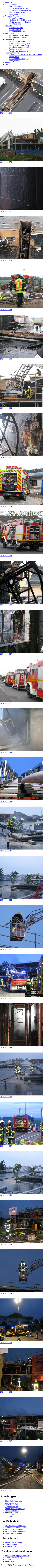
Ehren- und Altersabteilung (15, 1509)
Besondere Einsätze (17, 32)
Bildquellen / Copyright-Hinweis (17, 1556)
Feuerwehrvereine (12, 53)
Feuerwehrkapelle (12, 1511)
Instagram (26, 37)
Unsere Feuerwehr (16, 6)
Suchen (8, 64)
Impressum (9, 1559)
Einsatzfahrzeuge (16, 18)
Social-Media (10, 33)
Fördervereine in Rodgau (18, 59)
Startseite (8, 3)
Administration (10, 1561)
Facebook (25, 35)
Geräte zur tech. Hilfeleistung (20, 22)
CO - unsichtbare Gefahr (14, 1533)
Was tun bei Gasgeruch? (18, 51)
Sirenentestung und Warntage (20, 45)
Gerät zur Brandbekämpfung (20, 20)
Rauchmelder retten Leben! (19, 43)
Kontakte (8, 62)
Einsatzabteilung (11, 1503)
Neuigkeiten (14, 61)
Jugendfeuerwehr (11, 1507)
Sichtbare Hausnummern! (19, 47)
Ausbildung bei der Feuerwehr (20, 10)
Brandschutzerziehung (18, 12)
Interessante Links (16, 14)
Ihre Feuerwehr (11, 4)
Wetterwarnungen (16, 49)
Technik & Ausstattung (13, 16)
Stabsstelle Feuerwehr (13, 1501)
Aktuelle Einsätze (16, 28)
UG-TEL (12, 1516)
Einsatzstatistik (15, 30)
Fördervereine (10, 1546)
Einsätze (8, 26)
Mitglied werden (11, 1544)
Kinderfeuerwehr (11, 1505)
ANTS (11, 1514)
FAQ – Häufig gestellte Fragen (20, 41)
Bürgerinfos (9, 39)
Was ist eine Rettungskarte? (15, 1526)
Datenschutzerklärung (13, 1558)
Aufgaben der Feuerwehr (18, 8)
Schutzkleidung (15, 24)
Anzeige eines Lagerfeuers (15, 1531)
